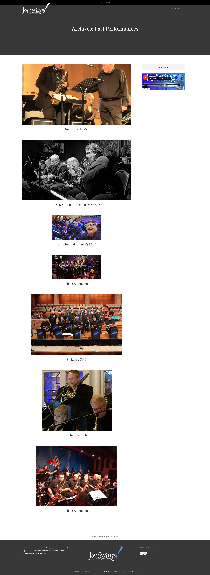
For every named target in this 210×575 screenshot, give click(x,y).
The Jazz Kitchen (76, 284)
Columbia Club (76, 435)
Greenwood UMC (76, 129)
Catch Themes (131, 571)
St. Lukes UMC (77, 359)
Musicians (176, 9)
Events (164, 9)
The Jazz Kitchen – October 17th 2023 (76, 205)
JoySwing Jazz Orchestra (98, 571)
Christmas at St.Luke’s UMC (77, 244)
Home (101, 2)
